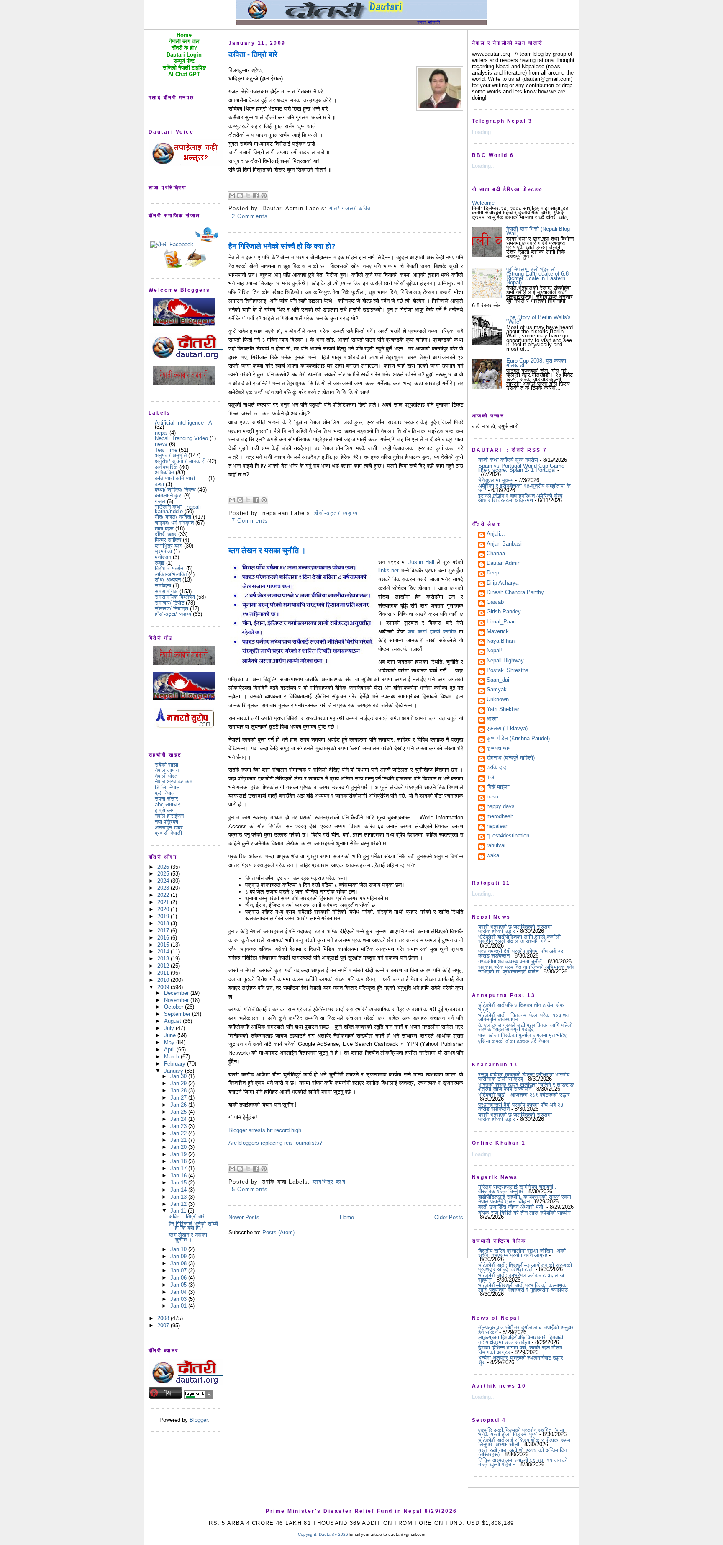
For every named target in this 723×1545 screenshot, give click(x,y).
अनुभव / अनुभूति (171, 455)
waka (493, 855)
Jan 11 (179, 1211)
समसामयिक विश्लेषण (175, 597)
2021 (164, 902)
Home (347, 1217)
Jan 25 (179, 1112)
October (174, 1007)
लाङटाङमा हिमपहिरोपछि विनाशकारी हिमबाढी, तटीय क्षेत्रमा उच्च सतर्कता (521, 1339)
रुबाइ (159, 563)
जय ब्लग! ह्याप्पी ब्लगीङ (432, 631)
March (172, 1056)
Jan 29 (179, 1083)
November (177, 1000)
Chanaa (496, 553)
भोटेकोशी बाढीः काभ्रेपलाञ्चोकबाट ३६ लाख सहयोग (521, 1277)
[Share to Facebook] (256, 195)
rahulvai (496, 845)
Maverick (498, 631)
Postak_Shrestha (507, 670)
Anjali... (496, 534)
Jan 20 (179, 1147)
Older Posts (448, 1217)
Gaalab (495, 602)
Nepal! (494, 651)
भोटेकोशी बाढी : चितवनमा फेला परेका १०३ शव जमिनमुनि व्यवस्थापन (523, 1017)
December (177, 993)
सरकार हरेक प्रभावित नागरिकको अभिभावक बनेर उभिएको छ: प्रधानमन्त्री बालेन (526, 969)
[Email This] (232, 195)
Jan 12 (179, 1204)
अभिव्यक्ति (164, 472)
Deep (493, 573)
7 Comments (250, 521)
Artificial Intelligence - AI (184, 423)
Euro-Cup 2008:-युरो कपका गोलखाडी (536, 363)
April (170, 1049)
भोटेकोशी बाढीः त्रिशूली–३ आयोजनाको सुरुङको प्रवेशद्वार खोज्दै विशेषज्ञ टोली (525, 1267)
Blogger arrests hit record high (264, 1130)
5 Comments (250, 1189)
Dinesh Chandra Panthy (515, 592)
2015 (164, 945)
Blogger (199, 1420)
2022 (164, 895)
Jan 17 (179, 1168)
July (170, 1028)
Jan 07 (179, 1270)
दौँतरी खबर (166, 534)
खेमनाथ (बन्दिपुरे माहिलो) (511, 758)
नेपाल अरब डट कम (173, 781)
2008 (164, 1318)
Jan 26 (179, 1105)
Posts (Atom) (278, 1232)
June (170, 1035)
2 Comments (250, 216)
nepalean (497, 826)
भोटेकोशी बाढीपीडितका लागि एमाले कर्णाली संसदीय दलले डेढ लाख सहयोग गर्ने (519, 939)
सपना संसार (166, 799)
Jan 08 (179, 1263)
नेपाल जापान (167, 770)
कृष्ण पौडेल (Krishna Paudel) (518, 739)
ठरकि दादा (497, 767)
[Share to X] (248, 195)
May (170, 1042)
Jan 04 (179, 1292)
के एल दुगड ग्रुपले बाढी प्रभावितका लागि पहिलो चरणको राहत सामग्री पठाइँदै (525, 1027)
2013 (164, 958)
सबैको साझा (166, 765)
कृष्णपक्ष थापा (499, 748)
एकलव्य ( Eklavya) (507, 728)
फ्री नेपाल (165, 793)
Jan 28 (179, 1090)
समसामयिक (166, 591)
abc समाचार (167, 804)
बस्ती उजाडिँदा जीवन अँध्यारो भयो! (511, 1207)
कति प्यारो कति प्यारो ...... (181, 478)
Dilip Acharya (502, 583)
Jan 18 (179, 1161)
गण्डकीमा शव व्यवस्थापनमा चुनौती (510, 961)
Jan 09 (179, 1256)
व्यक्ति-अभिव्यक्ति (171, 574)
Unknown (498, 700)
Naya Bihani (501, 641)
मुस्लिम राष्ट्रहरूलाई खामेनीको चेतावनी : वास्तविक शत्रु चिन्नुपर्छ (517, 1189)
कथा (159, 484)
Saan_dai (498, 680)
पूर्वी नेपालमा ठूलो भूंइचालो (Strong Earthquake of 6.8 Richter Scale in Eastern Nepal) (537, 276)
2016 (164, 938)
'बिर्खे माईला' (498, 787)
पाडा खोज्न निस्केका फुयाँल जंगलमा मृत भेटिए (522, 1035)
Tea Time (166, 450)
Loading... (484, 132)
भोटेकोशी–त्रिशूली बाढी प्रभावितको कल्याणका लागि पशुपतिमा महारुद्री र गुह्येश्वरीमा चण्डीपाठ (523, 1287)
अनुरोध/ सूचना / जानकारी (180, 461)
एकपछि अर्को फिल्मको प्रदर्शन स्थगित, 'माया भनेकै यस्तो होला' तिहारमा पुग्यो (521, 1432)
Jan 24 (179, 1119)
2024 (164, 881)
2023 (164, 888)
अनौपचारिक (166, 467)
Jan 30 (179, 1076)
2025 (164, 873)
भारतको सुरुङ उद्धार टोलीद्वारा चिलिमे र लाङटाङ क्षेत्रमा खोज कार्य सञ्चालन (526, 1087)
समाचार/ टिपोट (169, 603)
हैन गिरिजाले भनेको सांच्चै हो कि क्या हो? (193, 1226)
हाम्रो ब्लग (165, 810)
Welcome (483, 203)
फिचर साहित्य (168, 540)
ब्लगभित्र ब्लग (168, 546)
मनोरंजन (163, 557)
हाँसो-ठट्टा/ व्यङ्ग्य (173, 614)
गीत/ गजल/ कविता (173, 517)
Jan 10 (179, 1249)
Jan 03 (179, 1299)
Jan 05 (179, 1285)
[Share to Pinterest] (264, 195)
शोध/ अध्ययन (168, 580)
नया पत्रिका (166, 822)
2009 (164, 987)
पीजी (491, 777)
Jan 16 (179, 1175)
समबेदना (163, 585)
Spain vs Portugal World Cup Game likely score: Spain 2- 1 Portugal (521, 468)
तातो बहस (164, 528)
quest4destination (508, 836)
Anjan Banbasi (504, 544)
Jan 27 (179, 1097)
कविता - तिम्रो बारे (187, 1216)
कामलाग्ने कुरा (168, 495)
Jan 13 (179, 1197)
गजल (160, 501)
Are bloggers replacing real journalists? (275, 1143)
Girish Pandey (504, 612)
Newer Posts (243, 1217)
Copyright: (308, 1534)
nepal (161, 433)
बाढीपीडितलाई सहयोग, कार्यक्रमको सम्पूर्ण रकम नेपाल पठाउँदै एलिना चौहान (524, 1199)
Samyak (497, 690)
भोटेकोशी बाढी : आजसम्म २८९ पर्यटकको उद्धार (524, 1095)
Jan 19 (179, 1154)
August (173, 1021)
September (178, 1014)
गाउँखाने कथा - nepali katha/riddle (178, 509)
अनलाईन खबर (169, 827)
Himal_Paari (501, 622)
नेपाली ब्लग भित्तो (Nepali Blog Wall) (538, 231)
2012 (164, 966)
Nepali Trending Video (181, 438)
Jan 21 (179, 1140)
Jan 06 (179, 1278)
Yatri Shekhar (503, 709)
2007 (164, 1325)
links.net (388, 570)
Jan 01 (179, 1306)
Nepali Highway (505, 661)
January (174, 1071)
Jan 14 (179, 1190)
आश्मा (492, 719)
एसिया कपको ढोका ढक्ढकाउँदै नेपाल (513, 1041)
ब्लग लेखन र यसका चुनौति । (188, 1237)
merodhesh (500, 816)
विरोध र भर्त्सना (170, 568)
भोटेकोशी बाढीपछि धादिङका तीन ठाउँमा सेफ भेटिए (521, 1007)
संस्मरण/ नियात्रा (171, 608)
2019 (164, 916)
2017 (164, 930)
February (175, 1064)
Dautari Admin (503, 563)
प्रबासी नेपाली (168, 833)
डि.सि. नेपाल (167, 787)
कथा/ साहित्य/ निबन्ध (175, 490)
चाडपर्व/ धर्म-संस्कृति (174, 523)
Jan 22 (179, 1133)
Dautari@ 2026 (334, 1534)
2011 (164, 973)
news (161, 444)
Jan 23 (179, 1126)
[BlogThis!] (240, 195)
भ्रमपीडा (163, 551)
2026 (164, 867)
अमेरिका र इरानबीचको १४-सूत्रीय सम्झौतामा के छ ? (524, 488)
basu (492, 797)
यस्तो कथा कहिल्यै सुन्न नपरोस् (508, 460)
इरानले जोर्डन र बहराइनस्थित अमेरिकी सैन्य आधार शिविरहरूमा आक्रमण (520, 498)
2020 (164, 909)
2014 (164, 951)
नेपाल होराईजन (169, 816)
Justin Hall (421, 562)
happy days (501, 806)
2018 (164, 923)
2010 (164, 980)
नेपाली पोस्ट (166, 776)
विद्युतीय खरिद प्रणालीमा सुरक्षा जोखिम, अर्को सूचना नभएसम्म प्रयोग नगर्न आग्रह (522, 1253)
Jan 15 (179, 1182)
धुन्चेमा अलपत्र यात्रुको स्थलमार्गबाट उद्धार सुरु (520, 1359)
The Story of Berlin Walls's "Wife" (538, 319)
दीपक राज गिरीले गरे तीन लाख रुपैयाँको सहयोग (524, 1213)
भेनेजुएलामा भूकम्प (495, 480)
